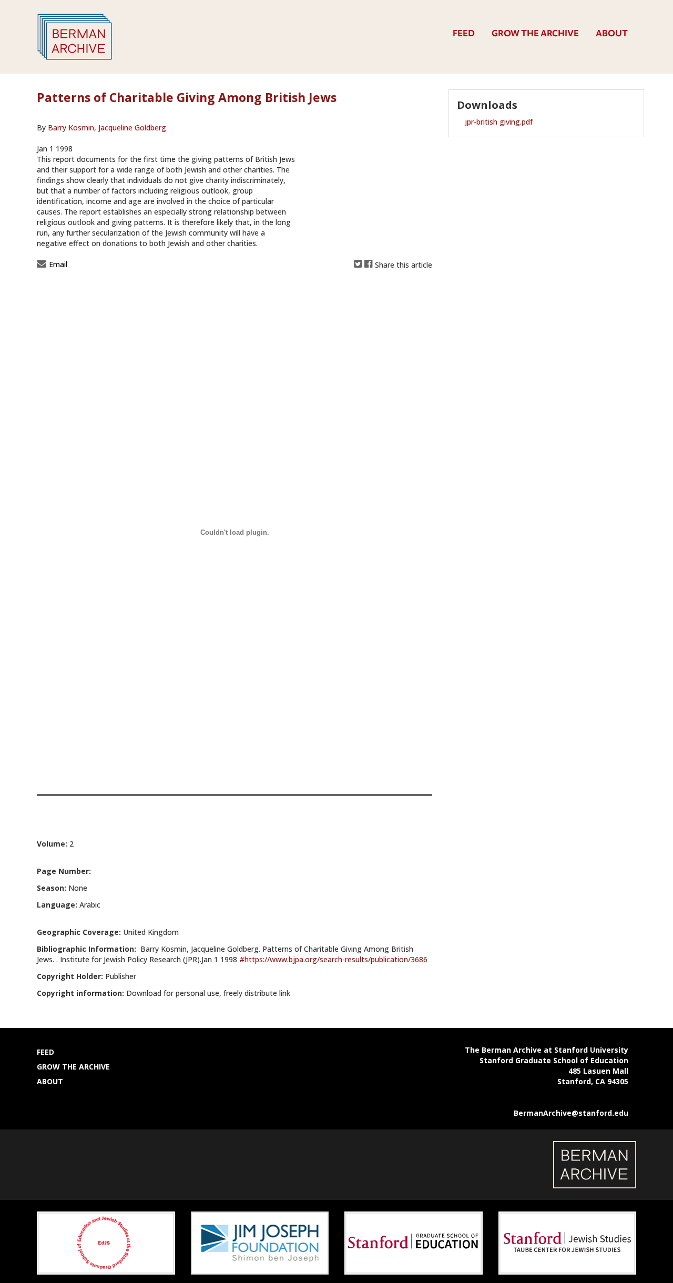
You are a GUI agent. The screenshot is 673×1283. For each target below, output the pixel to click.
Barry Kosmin (72, 128)
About (612, 33)
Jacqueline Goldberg (131, 128)
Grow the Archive (535, 33)
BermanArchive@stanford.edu (571, 1113)
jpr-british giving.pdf (499, 122)
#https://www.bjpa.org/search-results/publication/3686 (333, 959)
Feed (464, 33)
